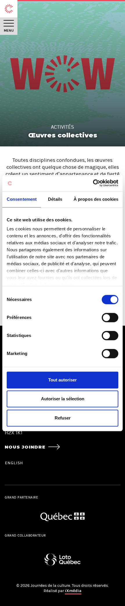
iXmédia (73, 590)
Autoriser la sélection (62, 398)
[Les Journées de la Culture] (8, 8)
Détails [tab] (55, 199)
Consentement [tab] (22, 199)
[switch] (110, 317)
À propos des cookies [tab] (96, 199)
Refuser (63, 417)
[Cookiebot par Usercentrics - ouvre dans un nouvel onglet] (92, 183)
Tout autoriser (62, 379)
